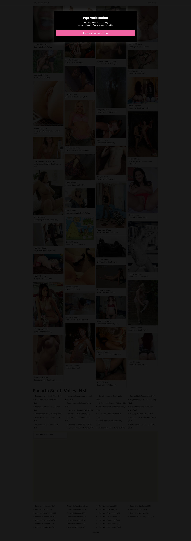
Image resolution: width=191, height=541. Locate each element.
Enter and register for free (95, 33)
